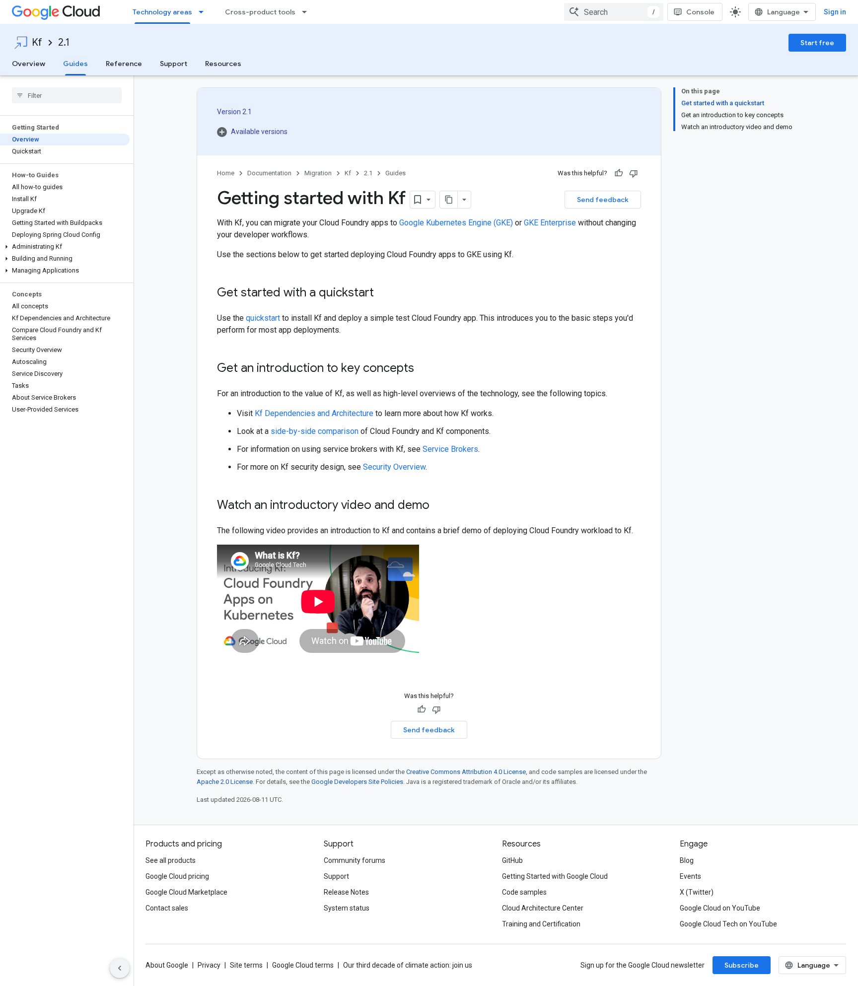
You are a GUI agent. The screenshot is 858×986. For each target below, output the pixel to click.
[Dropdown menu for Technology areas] (204, 12)
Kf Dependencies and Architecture (314, 413)
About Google (166, 965)
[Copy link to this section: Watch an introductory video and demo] (439, 506)
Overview (28, 63)
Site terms (246, 965)
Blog (687, 860)
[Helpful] (618, 173)
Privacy (209, 965)
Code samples (524, 892)
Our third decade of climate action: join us (407, 965)
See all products (170, 860)
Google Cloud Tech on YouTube (728, 924)
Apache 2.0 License (225, 781)
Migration (318, 173)
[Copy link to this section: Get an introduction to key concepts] (424, 369)
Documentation (269, 173)
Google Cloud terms (303, 965)
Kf (37, 42)
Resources (223, 63)
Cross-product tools (260, 11)
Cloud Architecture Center (542, 908)
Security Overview (394, 467)
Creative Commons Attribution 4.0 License (466, 771)
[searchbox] (67, 95)
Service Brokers (450, 449)
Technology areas (162, 11)
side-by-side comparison (314, 431)
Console (700, 11)
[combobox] (613, 12)
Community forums (354, 860)
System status (346, 908)
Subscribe (741, 965)
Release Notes (346, 892)
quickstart (263, 318)
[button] (65, 247)
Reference (124, 63)
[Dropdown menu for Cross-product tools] (307, 12)
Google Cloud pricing (177, 876)
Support (173, 63)
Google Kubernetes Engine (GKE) (456, 222)
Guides (75, 63)
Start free (817, 42)
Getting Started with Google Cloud (555, 876)
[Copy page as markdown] (449, 199)
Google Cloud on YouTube (720, 908)
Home (225, 173)
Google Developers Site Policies (357, 781)
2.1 (64, 42)
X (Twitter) (697, 892)
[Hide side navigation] (120, 968)
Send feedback (603, 199)
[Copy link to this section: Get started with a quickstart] (384, 293)
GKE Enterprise (550, 222)
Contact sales (166, 908)
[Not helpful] (633, 173)
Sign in (835, 12)
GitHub (512, 860)
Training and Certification (541, 924)
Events (690, 876)
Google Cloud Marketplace (186, 892)
